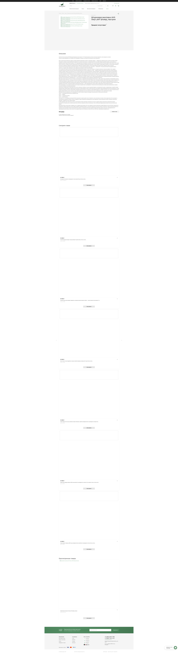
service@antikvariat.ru (80, 3)
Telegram (87, 642)
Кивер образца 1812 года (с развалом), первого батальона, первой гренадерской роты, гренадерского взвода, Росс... (79, 421)
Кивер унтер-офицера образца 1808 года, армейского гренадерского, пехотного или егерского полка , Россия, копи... (79, 482)
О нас (73, 0)
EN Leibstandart (116, 3)
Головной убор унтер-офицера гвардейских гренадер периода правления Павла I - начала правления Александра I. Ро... (80, 300)
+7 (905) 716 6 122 (109, 638)
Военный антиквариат (91, 8)
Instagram (87, 640)
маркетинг (115, 651)
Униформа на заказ (87, 0)
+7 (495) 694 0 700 (109, 637)
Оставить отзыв (114, 111)
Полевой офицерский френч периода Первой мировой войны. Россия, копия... (73, 239)
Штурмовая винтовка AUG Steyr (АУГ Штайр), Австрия (68, 610)
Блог (100, 0)
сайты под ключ (110, 651)
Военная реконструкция (74, 8)
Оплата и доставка (79, 0)
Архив (107, 8)
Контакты (104, 0)
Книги (83, 8)
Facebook (87, 638)
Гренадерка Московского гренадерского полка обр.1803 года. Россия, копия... (73, 179)
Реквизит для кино (95, 0)
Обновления (100, 8)
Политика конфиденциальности (79, 651)
